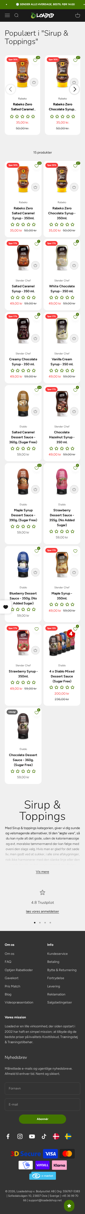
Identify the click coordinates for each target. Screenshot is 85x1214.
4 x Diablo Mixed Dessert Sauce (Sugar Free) (61, 676)
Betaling (53, 962)
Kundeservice (57, 954)
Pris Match (12, 986)
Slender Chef (23, 280)
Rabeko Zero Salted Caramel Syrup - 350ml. (22, 109)
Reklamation (56, 994)
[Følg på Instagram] (20, 1136)
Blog (8, 994)
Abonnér (42, 1119)
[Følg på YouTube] (32, 1136)
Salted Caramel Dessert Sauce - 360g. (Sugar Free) (23, 437)
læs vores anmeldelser (42, 911)
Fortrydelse (55, 978)
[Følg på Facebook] (8, 1136)
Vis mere (42, 872)
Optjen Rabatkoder (19, 970)
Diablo (23, 426)
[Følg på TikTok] (44, 1136)
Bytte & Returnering (61, 970)
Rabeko (22, 98)
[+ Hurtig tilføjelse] (34, 82)
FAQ (8, 962)
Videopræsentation (19, 1002)
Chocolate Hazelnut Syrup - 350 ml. (62, 437)
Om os (9, 954)
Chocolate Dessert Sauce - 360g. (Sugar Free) (23, 760)
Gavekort (11, 978)
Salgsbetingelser (59, 1002)
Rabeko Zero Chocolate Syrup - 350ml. (62, 109)
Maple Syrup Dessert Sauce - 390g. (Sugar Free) (23, 515)
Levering (53, 986)
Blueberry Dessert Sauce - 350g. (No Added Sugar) (23, 598)
